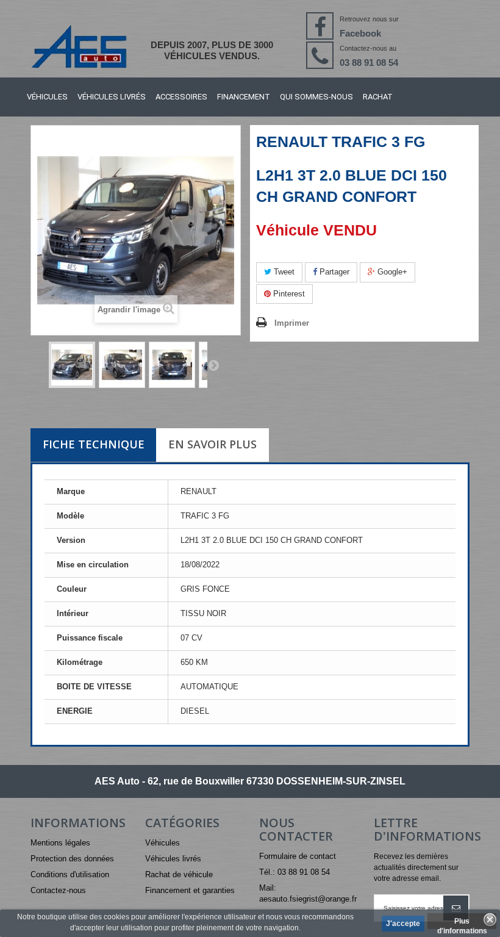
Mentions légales (60, 842)
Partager (333, 271)
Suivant (213, 365)
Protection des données (72, 858)
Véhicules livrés (111, 96)
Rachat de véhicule (179, 874)
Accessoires (181, 96)
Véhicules (47, 96)
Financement (243, 96)
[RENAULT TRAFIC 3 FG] (72, 364)
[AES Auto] (78, 46)
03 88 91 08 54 (369, 62)
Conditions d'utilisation (69, 874)
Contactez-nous (58, 890)
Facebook (360, 33)
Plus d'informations (462, 923)
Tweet (283, 271)
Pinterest (288, 293)
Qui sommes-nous (316, 96)
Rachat (378, 96)
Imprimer (291, 323)
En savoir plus (212, 444)
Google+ (391, 271)
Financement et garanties (190, 890)
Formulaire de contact (297, 856)
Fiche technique (94, 444)
